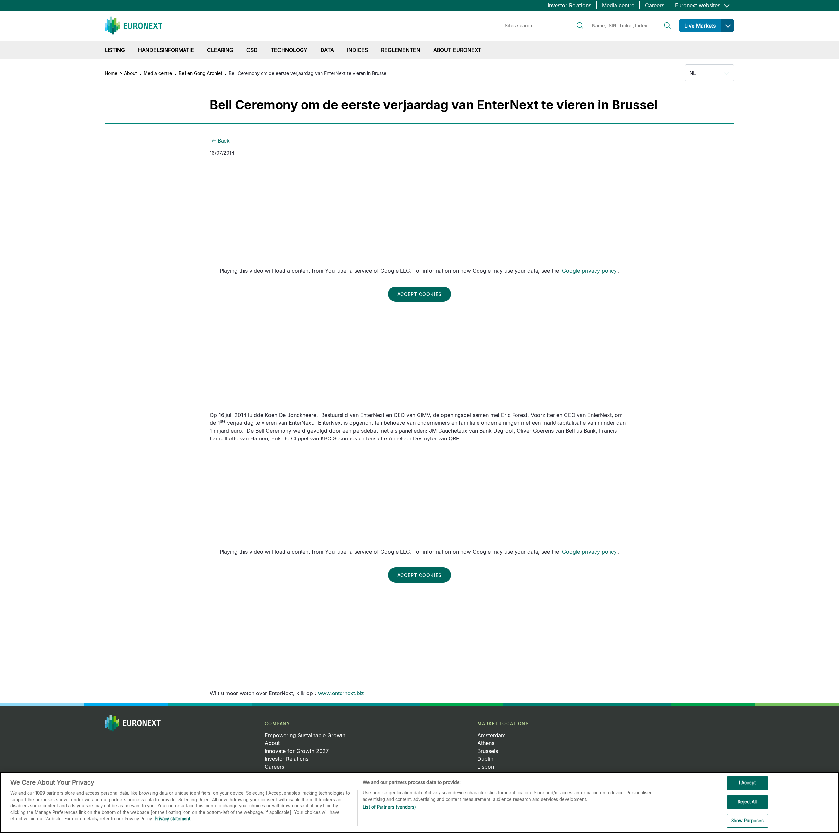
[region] (419, 802)
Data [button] (327, 50)
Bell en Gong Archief (200, 73)
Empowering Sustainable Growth (305, 735)
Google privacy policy (589, 270)
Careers (654, 5)
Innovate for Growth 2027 (297, 751)
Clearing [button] (220, 50)
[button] (727, 25)
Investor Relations (569, 5)
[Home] (133, 25)
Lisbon (486, 766)
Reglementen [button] (400, 50)
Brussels (488, 751)
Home (111, 73)
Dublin (485, 759)
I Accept (747, 782)
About (130, 73)
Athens (486, 743)
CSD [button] (252, 50)
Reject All (747, 801)
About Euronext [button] (457, 50)
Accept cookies (419, 294)
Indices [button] (357, 50)
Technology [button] (289, 50)
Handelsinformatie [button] (166, 50)
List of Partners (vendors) (389, 807)
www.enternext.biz (341, 693)
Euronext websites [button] (698, 5)
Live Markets (700, 25)
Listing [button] (115, 50)
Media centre (618, 5)
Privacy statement (172, 818)
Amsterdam (492, 735)
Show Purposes (747, 820)
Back (224, 141)
